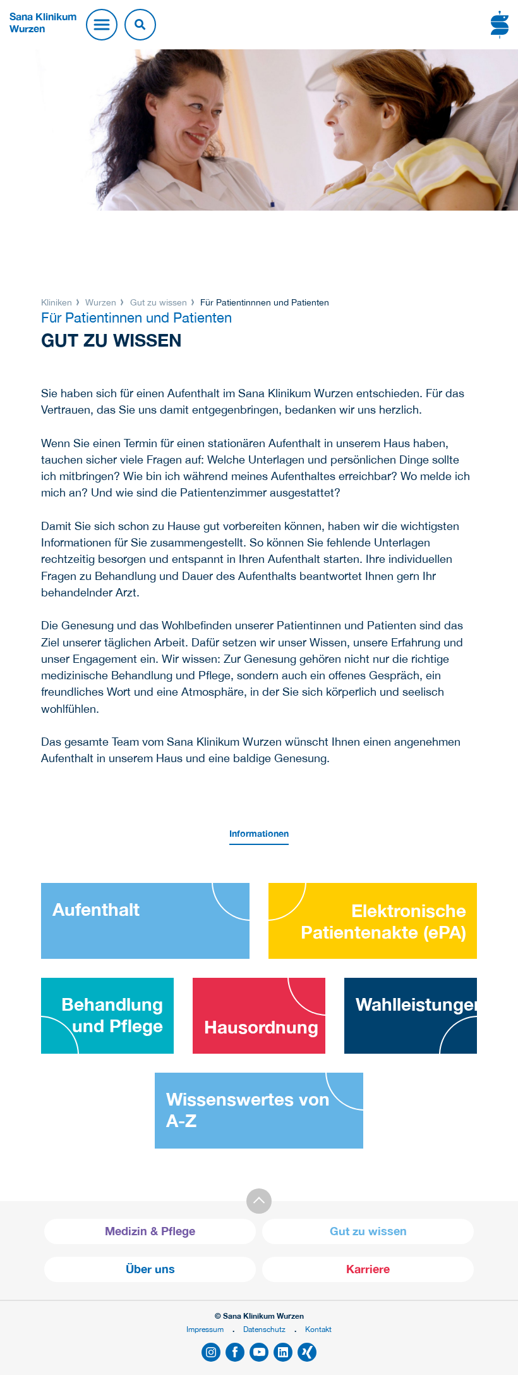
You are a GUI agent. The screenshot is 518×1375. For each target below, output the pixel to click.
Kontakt (318, 1329)
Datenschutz (264, 1329)
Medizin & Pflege (150, 1231)
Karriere (368, 1269)
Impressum (205, 1329)
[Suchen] (140, 24)
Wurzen (101, 302)
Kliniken (58, 302)
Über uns (150, 1269)
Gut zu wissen (159, 302)
